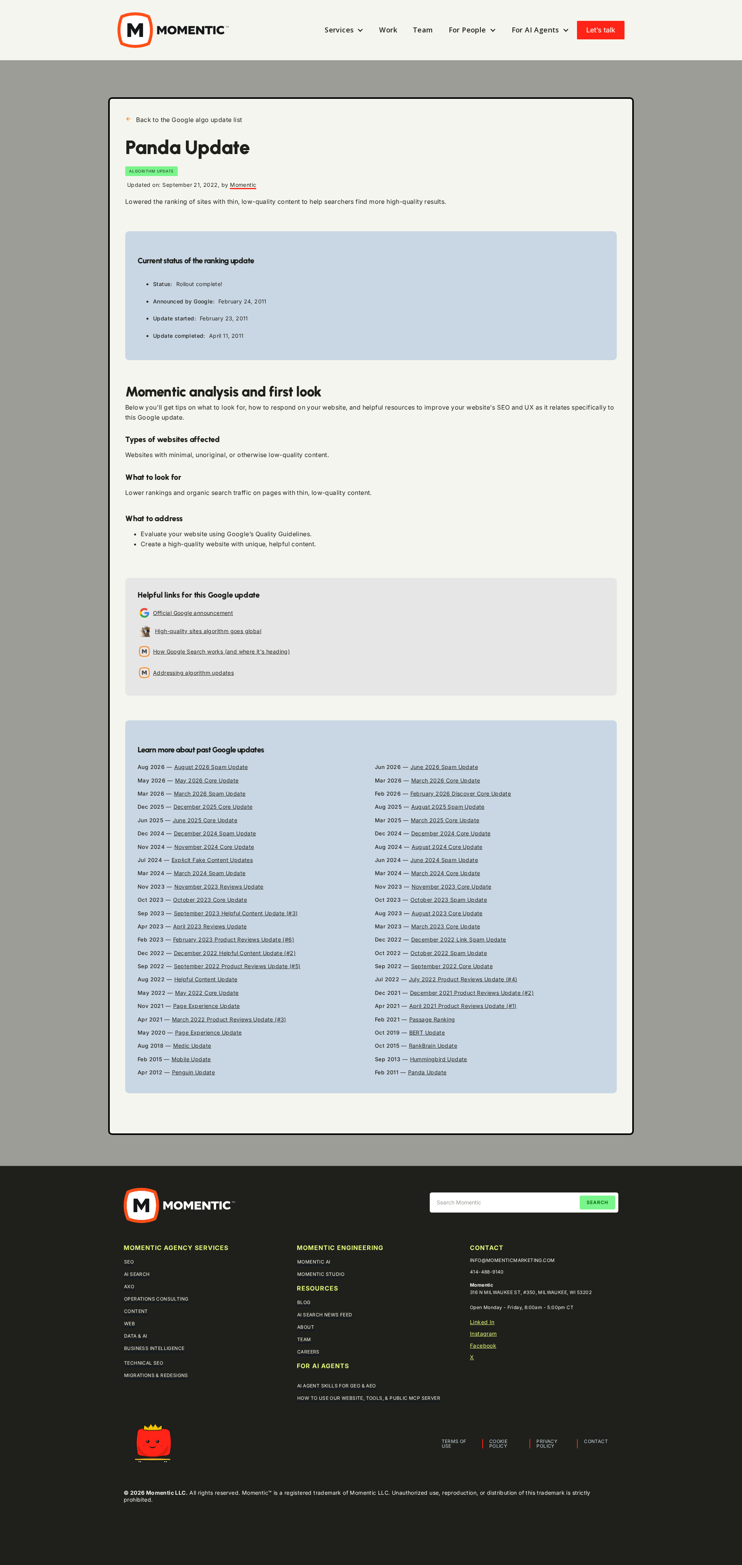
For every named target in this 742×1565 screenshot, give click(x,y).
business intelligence (154, 1348)
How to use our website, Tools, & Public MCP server (368, 1398)
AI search (137, 1274)
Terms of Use (454, 1443)
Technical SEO (143, 1363)
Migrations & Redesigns (156, 1375)
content (136, 1311)
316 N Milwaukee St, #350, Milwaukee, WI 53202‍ (531, 1292)
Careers (308, 1352)
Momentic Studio (320, 1274)
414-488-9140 (487, 1272)
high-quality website (199, 544)
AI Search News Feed (324, 1315)
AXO (129, 1286)
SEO (129, 1262)
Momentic (243, 184)
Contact (596, 1441)
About (305, 1327)
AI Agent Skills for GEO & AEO (336, 1386)
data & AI (135, 1336)
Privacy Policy (546, 1443)
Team (423, 29)
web (129, 1323)
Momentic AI (313, 1262)
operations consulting (156, 1299)
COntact (487, 1248)
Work (388, 29)
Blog (304, 1302)
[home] (173, 30)
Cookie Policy (498, 1443)
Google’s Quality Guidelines (268, 534)
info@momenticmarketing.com (512, 1260)
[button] (344, 30)
